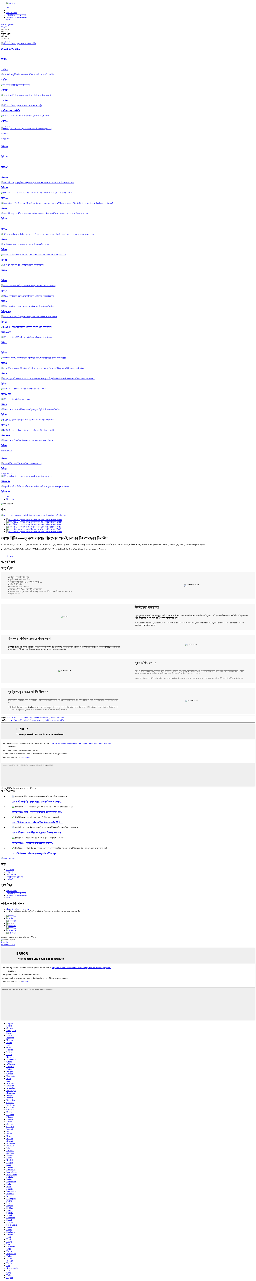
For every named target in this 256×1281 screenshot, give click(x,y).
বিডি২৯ (4, 321)
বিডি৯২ (4, 218)
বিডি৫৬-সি (5, 435)
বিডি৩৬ (4, 373)
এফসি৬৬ (4, 100)
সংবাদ (8, 20)
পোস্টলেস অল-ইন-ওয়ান (14, 877)
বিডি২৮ (4, 301)
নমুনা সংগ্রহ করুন (7, 556)
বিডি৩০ (4, 342)
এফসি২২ (4, 79)
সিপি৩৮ (4, 59)
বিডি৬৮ (4, 270)
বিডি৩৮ (4, 383)
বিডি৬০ (4, 445)
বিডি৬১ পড (5, 481)
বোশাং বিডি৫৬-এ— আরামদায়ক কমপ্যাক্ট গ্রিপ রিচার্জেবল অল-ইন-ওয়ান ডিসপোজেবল (35, 718)
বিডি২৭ (4, 468)
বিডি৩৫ (4, 363)
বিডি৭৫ (4, 259)
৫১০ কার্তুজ (10, 869)
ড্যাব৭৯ (4, 133)
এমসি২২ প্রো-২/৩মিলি (10, 110)
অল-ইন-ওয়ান (11, 874)
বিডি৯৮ (4, 208)
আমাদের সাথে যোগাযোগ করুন (16, 17)
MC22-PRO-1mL (10, 48)
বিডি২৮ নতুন (6, 311)
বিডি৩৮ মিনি (6, 394)
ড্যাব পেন (9, 872)
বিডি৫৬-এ (5, 424)
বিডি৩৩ (4, 352)
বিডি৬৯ (4, 239)
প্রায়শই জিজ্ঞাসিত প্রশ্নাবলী (16, 15)
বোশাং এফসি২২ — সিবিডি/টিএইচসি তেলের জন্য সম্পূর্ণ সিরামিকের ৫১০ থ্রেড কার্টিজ (35, 720)
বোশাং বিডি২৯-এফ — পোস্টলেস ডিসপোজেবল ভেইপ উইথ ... (37, 822)
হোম (7, 8)
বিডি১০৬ (4, 177)
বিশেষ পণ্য (10, 499)
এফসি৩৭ (5, 89)
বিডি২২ (4, 458)
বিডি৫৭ (4, 290)
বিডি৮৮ (4, 249)
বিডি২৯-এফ (6, 332)
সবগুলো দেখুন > (6, 41)
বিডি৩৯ (4, 404)
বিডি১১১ (4, 146)
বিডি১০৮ (4, 156)
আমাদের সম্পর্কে (11, 12)
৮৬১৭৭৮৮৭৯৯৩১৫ (8, 944)
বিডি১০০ (4, 198)
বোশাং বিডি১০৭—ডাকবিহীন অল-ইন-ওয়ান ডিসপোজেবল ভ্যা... (37, 832)
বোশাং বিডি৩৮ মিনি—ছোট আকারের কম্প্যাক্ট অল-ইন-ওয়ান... (37, 801)
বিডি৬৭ (4, 280)
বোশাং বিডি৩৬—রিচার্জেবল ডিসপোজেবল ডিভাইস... (33, 843)
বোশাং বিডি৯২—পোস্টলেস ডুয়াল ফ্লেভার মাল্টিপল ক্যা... (35, 853)
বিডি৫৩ (4, 414)
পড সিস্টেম (10, 879)
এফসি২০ (4, 69)
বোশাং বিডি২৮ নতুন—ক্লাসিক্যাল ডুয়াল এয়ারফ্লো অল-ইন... (37, 812)
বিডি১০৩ (4, 187)
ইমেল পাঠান (5, 942)
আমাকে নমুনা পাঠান (7, 24)
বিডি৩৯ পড (5, 491)
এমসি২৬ (4, 121)
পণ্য (7, 10)
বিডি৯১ (4, 228)
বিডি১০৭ (4, 167)
